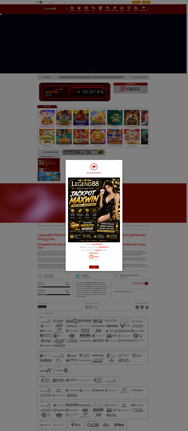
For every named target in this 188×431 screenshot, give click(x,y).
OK (94, 267)
